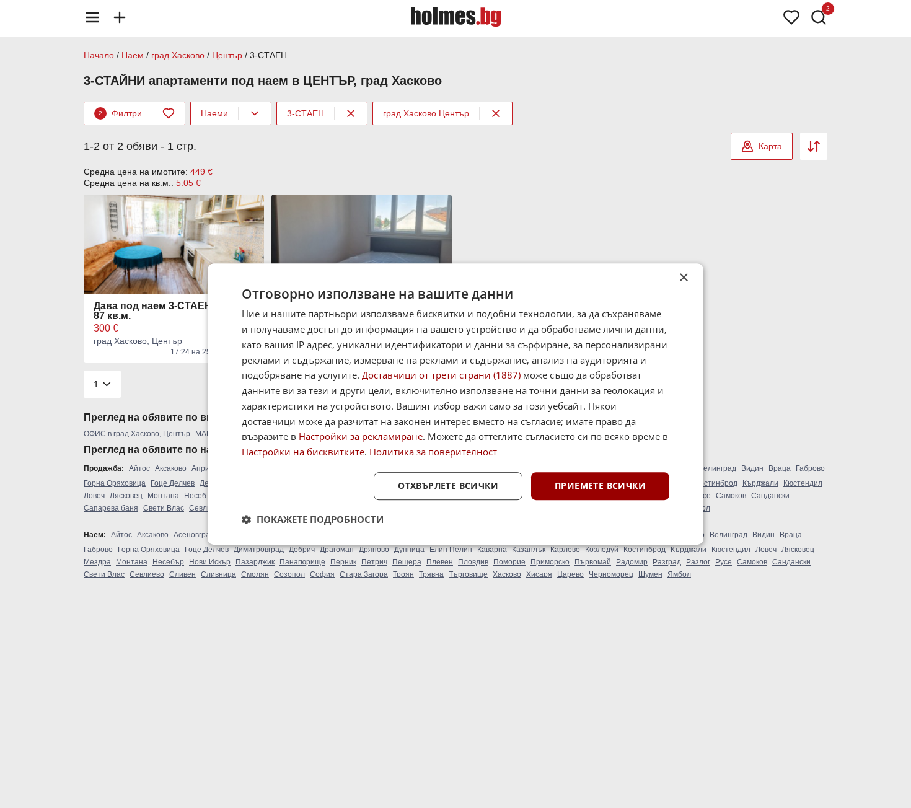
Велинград (717, 468)
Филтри (120, 113)
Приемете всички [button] (600, 485)
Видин (752, 468)
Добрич (302, 549)
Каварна (492, 549)
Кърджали (760, 483)
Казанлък (528, 549)
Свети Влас (163, 508)
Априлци (206, 468)
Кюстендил (802, 483)
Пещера (406, 562)
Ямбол (679, 574)
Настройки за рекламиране (361, 437)
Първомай (592, 562)
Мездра (97, 562)
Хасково (507, 574)
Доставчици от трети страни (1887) (441, 375)
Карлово (565, 549)
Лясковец (126, 495)
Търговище (468, 574)
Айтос (139, 468)
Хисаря (539, 574)
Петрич (374, 562)
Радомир (632, 562)
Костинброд (716, 483)
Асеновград (194, 534)
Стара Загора (364, 574)
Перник (343, 562)
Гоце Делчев (173, 483)
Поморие (509, 562)
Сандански (770, 495)
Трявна (431, 574)
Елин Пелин (450, 549)
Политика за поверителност (433, 452)
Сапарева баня (111, 508)
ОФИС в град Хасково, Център (137, 433)
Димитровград (259, 549)
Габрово (810, 468)
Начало (99, 55)
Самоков (731, 495)
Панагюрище (302, 562)
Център (227, 55)
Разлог (698, 562)
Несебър (200, 495)
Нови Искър (210, 562)
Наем (132, 55)
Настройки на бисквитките (303, 452)
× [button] (683, 278)
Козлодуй (601, 549)
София (322, 574)
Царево (570, 574)
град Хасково (178, 55)
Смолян (255, 574)
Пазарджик (255, 562)
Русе (723, 562)
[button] (313, 519)
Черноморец (611, 574)
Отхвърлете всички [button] (448, 485)
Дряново (374, 549)
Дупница (409, 549)
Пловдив (473, 562)
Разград (667, 562)
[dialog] (455, 404)
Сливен (182, 574)
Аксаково (171, 468)
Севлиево (206, 508)
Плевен (439, 562)
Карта (770, 146)
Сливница (218, 574)
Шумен (650, 574)
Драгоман (337, 549)
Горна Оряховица (115, 483)
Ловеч (94, 495)
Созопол (289, 574)
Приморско (550, 562)
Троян (403, 574)
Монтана (163, 495)
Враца (779, 468)
